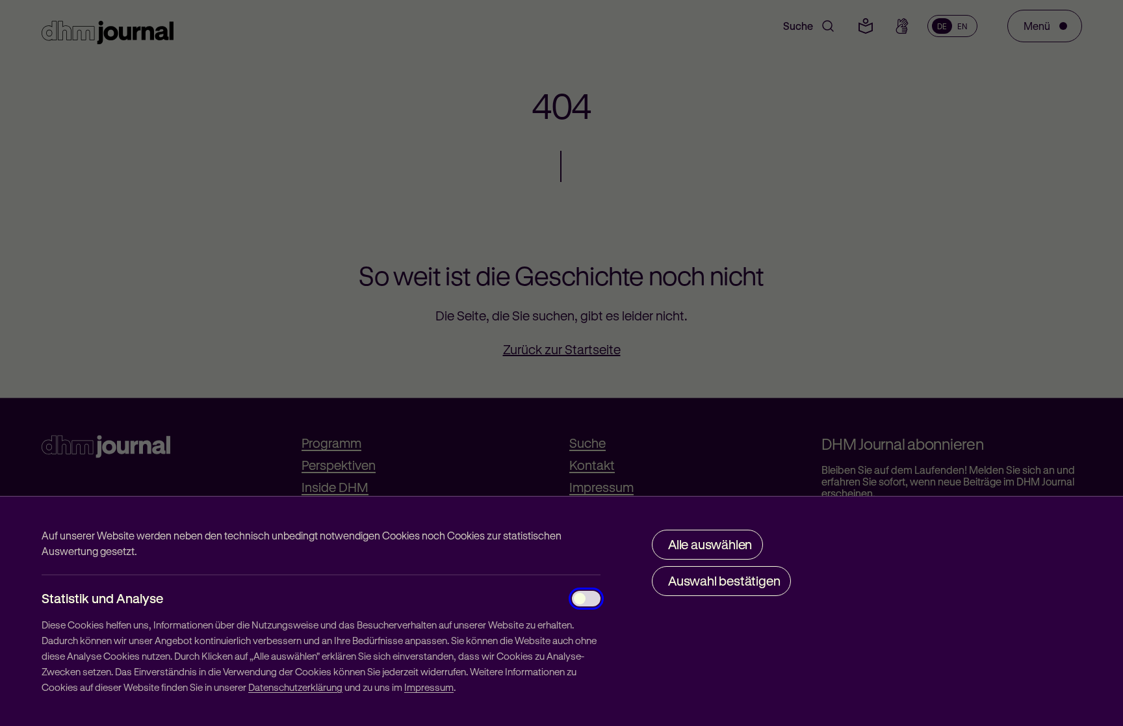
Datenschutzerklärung (295, 687)
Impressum (429, 687)
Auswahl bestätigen (724, 580)
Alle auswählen (710, 544)
